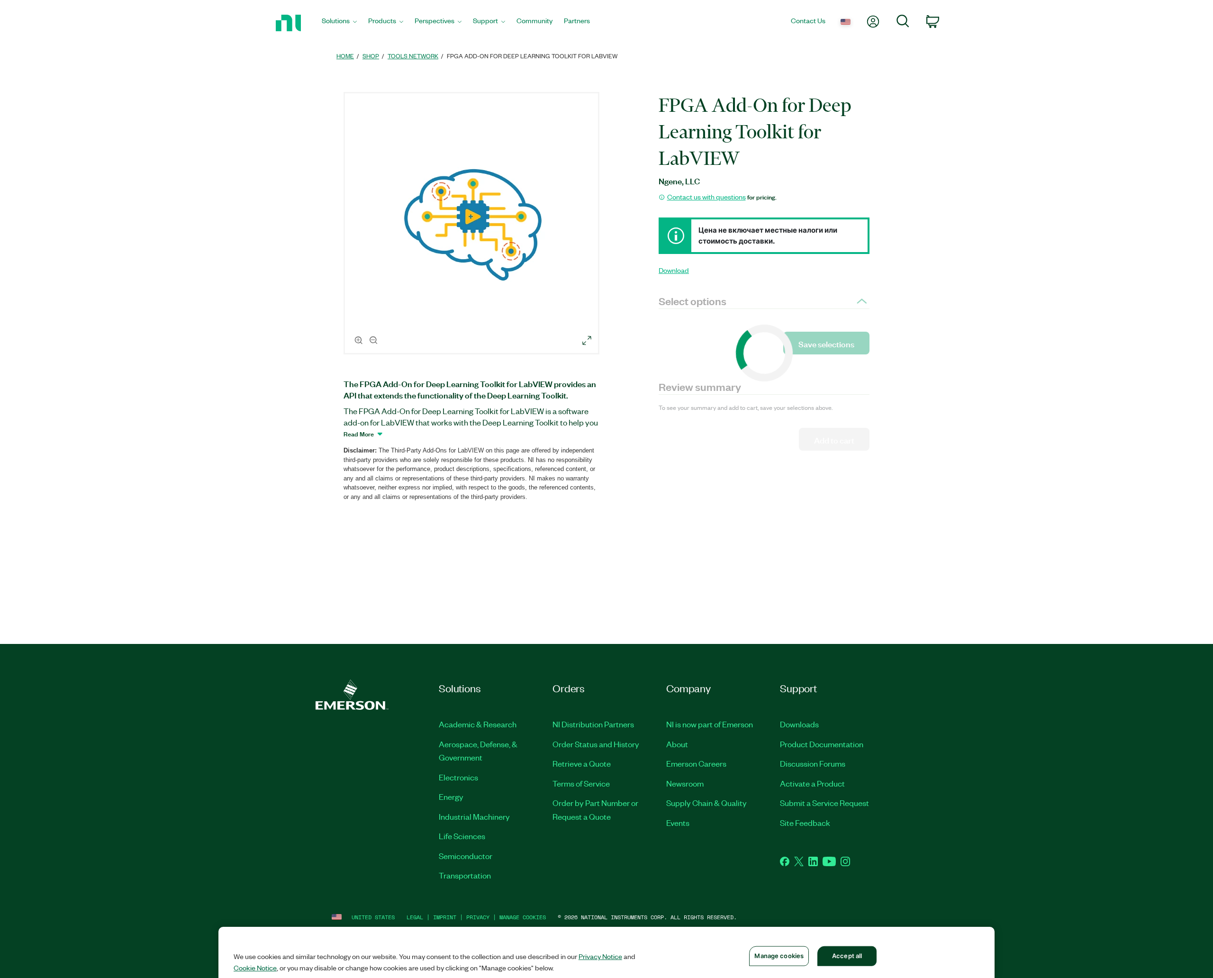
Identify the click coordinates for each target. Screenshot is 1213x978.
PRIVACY (477, 917)
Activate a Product (812, 783)
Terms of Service (581, 783)
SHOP (370, 55)
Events (677, 822)
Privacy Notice (600, 956)
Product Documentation (821, 744)
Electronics (458, 777)
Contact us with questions (706, 196)
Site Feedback (805, 822)
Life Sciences (462, 836)
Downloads (799, 724)
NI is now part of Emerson (709, 724)
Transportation (465, 875)
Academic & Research (477, 724)
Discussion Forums (812, 763)
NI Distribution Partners (593, 724)
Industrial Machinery (474, 816)
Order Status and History (595, 744)
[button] (473, 224)
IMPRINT (444, 917)
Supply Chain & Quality (706, 802)
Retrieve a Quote (581, 763)
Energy (451, 796)
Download (674, 270)
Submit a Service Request (824, 802)
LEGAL (415, 917)
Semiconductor (465, 856)
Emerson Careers (696, 763)
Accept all (847, 956)
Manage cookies (522, 917)
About (677, 744)
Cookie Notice (255, 967)
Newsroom (685, 783)
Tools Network (413, 55)
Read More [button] (359, 433)
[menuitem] (339, 23)
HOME (345, 55)
